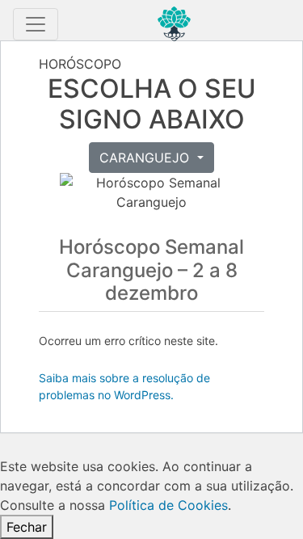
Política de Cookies (168, 505)
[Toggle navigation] (35, 24)
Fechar (26, 527)
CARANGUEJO (146, 157)
